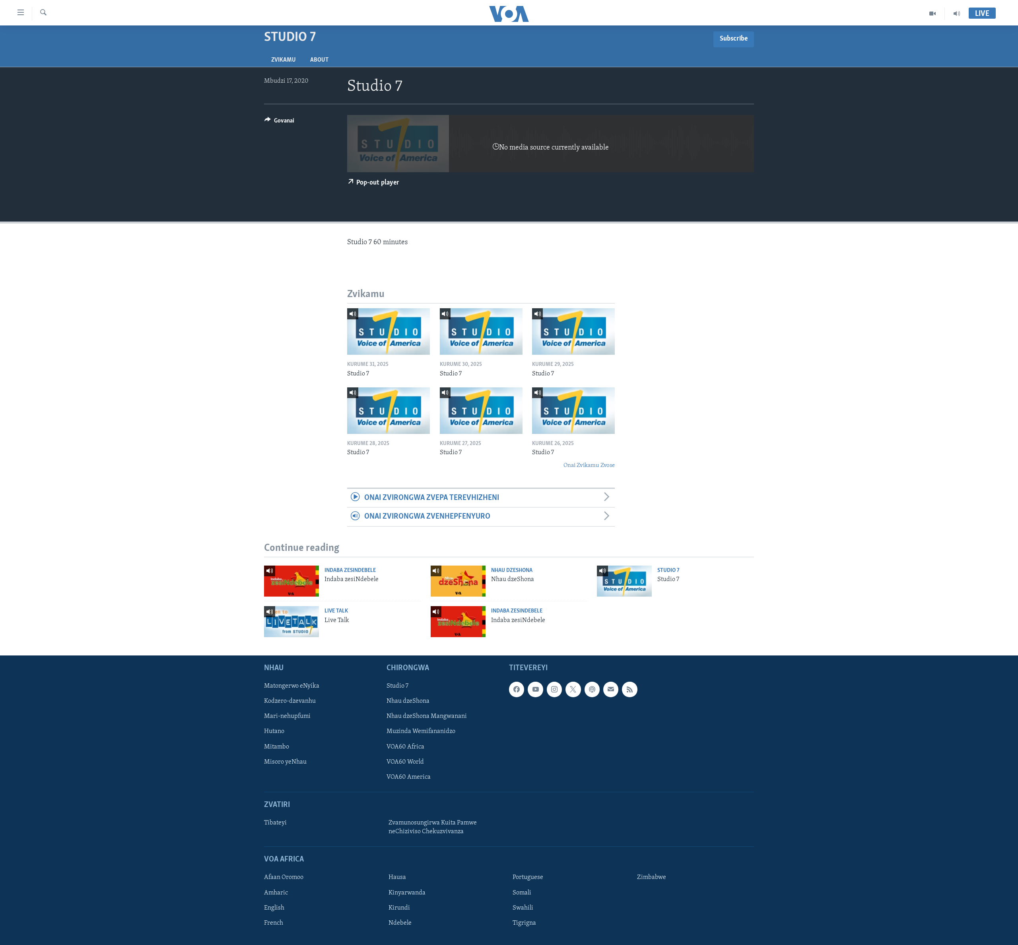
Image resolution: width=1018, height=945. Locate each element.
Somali (522, 893)
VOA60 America (409, 777)
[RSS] (629, 689)
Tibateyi (275, 823)
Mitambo (276, 747)
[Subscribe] (610, 689)
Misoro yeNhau (285, 762)
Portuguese (528, 877)
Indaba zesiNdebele (350, 571)
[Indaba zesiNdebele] (291, 581)
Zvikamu (283, 60)
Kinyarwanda (407, 893)
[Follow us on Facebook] (516, 689)
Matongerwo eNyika (291, 686)
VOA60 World (405, 762)
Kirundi (399, 908)
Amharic (276, 893)
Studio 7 (668, 571)
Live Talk (336, 611)
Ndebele (400, 923)
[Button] (279, 122)
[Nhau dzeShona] (458, 581)
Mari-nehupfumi (287, 716)
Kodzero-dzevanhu (290, 701)
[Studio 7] (388, 331)
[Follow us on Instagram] (554, 689)
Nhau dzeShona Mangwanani (427, 716)
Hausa (397, 877)
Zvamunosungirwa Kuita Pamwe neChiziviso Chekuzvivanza (433, 827)
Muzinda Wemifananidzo (421, 731)
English (274, 908)
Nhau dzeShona (511, 571)
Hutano (274, 731)
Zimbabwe (651, 877)
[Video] (933, 13)
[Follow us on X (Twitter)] (573, 689)
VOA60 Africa (405, 747)
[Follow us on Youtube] (535, 689)
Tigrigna (524, 923)
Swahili (523, 908)
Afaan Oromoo (283, 877)
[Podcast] (592, 689)
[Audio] (957, 13)
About (319, 60)
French (273, 923)
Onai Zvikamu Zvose (589, 466)
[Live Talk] (291, 621)
